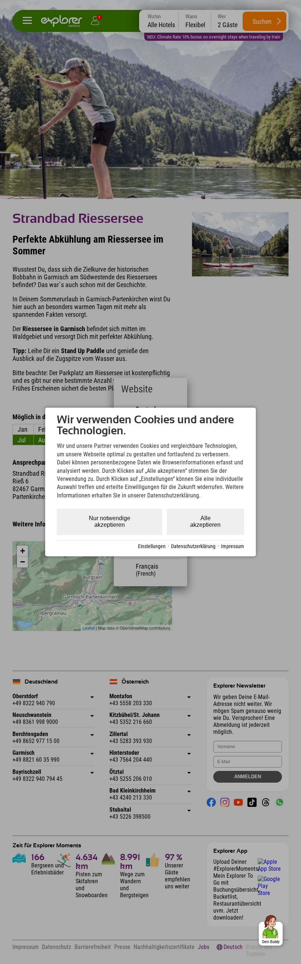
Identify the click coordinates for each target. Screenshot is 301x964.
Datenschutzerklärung (193, 546)
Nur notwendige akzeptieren (109, 521)
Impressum (232, 546)
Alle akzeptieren (205, 521)
